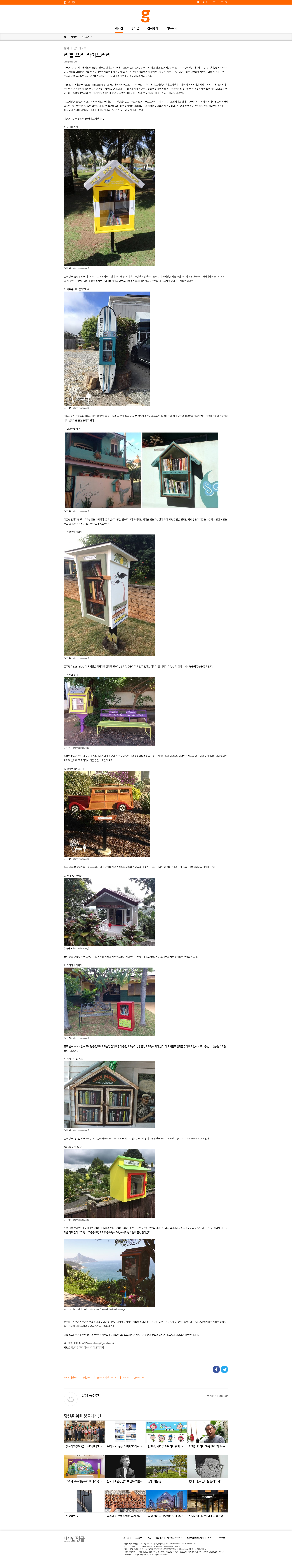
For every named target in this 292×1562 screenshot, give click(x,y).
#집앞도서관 (103, 1377)
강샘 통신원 (90, 1395)
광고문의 (139, 1537)
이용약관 (159, 1537)
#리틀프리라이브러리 (121, 1377)
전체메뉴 (227, 28)
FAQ (149, 1537)
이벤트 (222, 1537)
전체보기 (86, 36)
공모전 (135, 28)
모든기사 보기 (211, 1396)
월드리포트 (80, 48)
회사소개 (127, 1537)
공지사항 (211, 1537)
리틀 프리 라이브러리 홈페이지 (89, 1347)
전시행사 (152, 28)
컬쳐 (66, 48)
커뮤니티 (171, 28)
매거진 (119, 28)
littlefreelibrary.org (80, 268)
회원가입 (206, 2)
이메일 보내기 (223, 1396)
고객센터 (223, 2)
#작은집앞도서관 (72, 1377)
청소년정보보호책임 (195, 1537)
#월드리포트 (140, 1377)
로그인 (214, 2)
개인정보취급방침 (174, 1537)
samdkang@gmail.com (101, 1343)
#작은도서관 (88, 1377)
